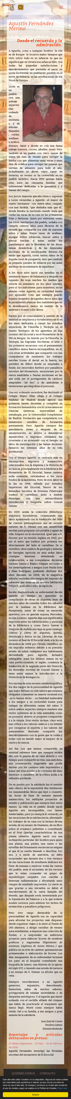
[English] (4, 4)
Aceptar (35, 1094)
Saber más (62, 1088)
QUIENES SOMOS (23, 1073)
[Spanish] (8, 4)
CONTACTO (47, 1073)
